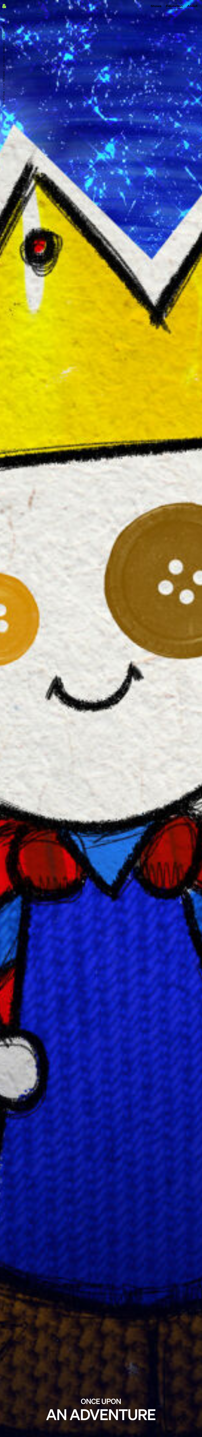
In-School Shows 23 (3, 54)
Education (3, 97)
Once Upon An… (3, 30)
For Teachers (3, 79)
